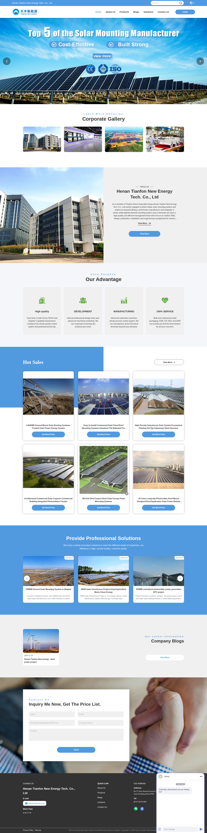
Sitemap (38, 830)
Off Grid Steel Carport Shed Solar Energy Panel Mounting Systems (103, 500)
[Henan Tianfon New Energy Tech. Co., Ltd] (25, 12)
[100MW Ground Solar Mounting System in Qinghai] (48, 585)
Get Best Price (48, 434)
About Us (101, 788)
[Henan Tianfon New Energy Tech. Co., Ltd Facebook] (142, 808)
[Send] (201, 829)
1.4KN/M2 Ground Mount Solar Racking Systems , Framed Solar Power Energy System (48, 426)
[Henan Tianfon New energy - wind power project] (41, 652)
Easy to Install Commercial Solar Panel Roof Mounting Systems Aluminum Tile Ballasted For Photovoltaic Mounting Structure (103, 427)
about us (110, 12)
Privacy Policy (28, 830)
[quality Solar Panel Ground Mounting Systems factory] (103, 103)
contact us (163, 12)
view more (168, 362)
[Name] (180, 3)
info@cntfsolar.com (36, 803)
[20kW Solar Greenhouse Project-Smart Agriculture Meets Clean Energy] (103, 585)
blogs (136, 12)
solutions (148, 12)
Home (98, 12)
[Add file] (159, 829)
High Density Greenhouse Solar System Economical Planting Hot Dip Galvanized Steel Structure (158, 426)
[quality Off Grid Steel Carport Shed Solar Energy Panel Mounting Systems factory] (103, 470)
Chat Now (144, 234)
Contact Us (102, 807)
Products (101, 793)
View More (142, 223)
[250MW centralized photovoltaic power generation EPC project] (158, 585)
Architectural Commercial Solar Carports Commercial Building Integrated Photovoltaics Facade (48, 500)
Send (76, 750)
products (124, 12)
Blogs (100, 797)
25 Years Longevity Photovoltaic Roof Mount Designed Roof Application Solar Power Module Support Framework (158, 500)
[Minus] (201, 776)
